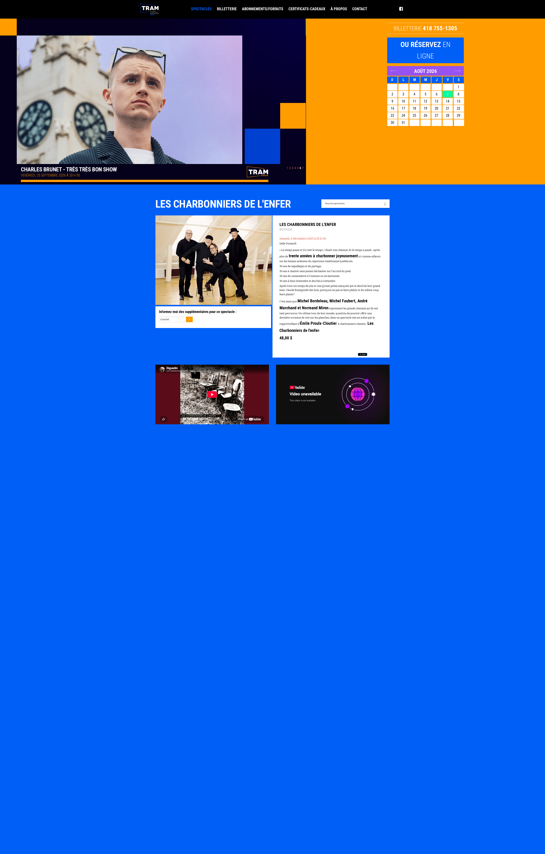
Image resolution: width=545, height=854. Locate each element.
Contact (359, 9)
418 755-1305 (440, 28)
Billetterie (227, 9)
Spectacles (201, 9)
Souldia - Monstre (44, 169)
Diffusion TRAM (149, 9)
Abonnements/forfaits (262, 9)
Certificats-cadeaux (307, 9)
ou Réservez (425, 50)
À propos (339, 9)
